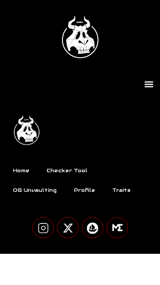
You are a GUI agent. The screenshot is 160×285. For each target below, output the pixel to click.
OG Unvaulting (35, 190)
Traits (121, 190)
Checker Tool (67, 170)
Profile (84, 190)
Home (21, 170)
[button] (149, 84)
